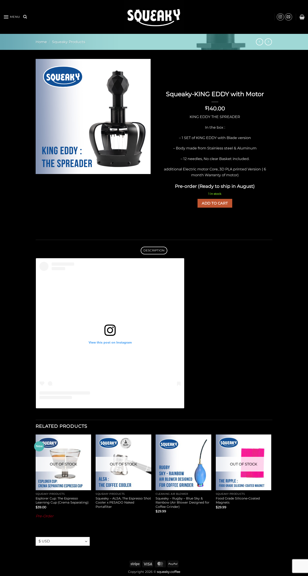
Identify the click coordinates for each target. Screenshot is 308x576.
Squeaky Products (68, 42)
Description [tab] (154, 250)
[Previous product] (268, 41)
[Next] (271, 482)
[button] (11, 16)
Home (41, 42)
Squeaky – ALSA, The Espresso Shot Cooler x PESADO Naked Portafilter (123, 502)
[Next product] (259, 41)
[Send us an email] (288, 17)
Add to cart (215, 203)
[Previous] (35, 482)
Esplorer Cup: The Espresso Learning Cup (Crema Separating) (62, 500)
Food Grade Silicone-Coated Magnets (238, 500)
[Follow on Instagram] (280, 17)
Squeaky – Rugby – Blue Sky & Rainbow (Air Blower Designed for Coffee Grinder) (182, 502)
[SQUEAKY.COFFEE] (154, 17)
